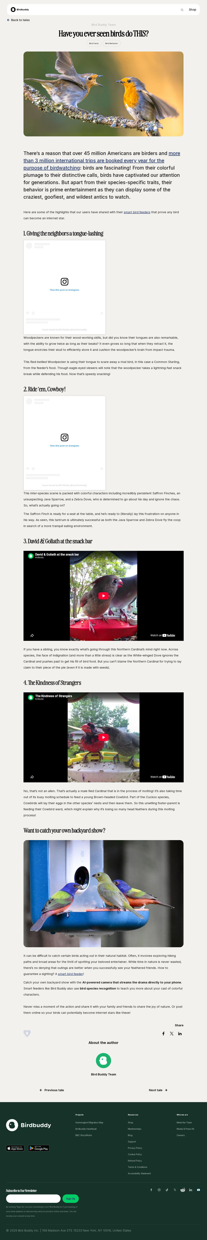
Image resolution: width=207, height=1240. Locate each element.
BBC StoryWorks (83, 1135)
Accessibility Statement (139, 1173)
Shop (130, 1122)
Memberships (134, 1129)
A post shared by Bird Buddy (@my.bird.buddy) (64, 329)
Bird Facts (94, 43)
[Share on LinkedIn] (180, 1033)
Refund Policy (135, 1160)
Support (132, 1141)
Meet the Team (184, 1122)
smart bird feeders (137, 212)
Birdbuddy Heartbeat (86, 1129)
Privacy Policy (135, 1148)
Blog (130, 1135)
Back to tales (20, 20)
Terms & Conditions (137, 1167)
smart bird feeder (70, 974)
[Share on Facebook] (163, 1033)
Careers (181, 1135)
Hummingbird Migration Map (89, 1122)
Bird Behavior (111, 43)
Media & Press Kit (185, 1129)
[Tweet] (171, 1033)
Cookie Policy (135, 1154)
